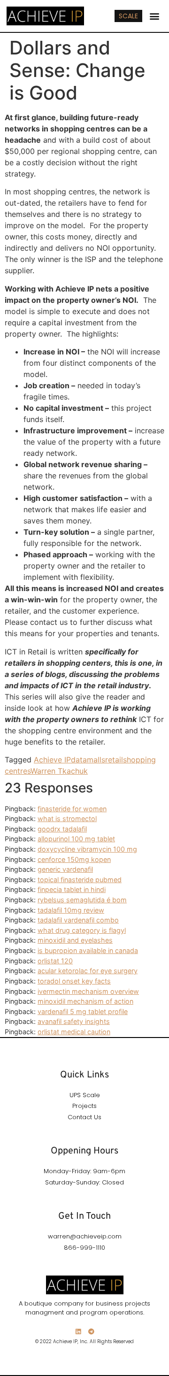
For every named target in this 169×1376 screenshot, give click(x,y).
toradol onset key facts (74, 981)
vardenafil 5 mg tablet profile (83, 1011)
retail (114, 759)
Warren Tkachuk (59, 771)
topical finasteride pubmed (80, 880)
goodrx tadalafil (62, 829)
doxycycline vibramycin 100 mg (87, 849)
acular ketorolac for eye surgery (88, 971)
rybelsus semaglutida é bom (82, 900)
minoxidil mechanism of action (85, 1001)
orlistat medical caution (74, 1032)
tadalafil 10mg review (71, 910)
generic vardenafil (65, 869)
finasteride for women (72, 809)
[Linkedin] (78, 1332)
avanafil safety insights (74, 1021)
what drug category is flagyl (82, 930)
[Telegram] (91, 1332)
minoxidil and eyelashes (75, 940)
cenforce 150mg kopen (74, 859)
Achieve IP (52, 759)
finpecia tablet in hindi (72, 889)
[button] (154, 16)
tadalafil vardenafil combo (78, 920)
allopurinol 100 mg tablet (76, 839)
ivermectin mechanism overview (88, 991)
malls (96, 759)
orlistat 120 (55, 961)
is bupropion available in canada (88, 950)
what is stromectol (67, 819)
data (79, 759)
